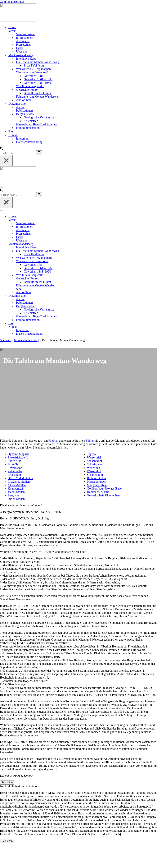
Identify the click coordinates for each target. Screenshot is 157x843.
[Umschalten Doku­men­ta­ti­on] (67, 295)
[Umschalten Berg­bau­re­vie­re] (67, 306)
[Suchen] (1, 148)
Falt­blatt (53, 440)
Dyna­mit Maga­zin (18, 454)
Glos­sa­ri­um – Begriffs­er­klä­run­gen (36, 124)
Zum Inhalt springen (12, 1)
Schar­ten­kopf (95, 474)
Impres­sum (22, 138)
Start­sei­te (5, 340)
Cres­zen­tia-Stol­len (19, 481)
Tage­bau (92, 454)
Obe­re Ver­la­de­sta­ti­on (20, 478)
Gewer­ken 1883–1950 (37, 82)
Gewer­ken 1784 (33, 75)
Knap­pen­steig (16, 488)
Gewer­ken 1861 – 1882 (38, 79)
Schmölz (13, 464)
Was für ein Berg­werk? (30, 86)
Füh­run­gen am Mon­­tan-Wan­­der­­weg (37, 96)
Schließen (7, 782)
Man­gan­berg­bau (97, 485)
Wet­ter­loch (93, 467)
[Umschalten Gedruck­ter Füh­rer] (67, 278)
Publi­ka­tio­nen (24, 110)
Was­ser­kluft (94, 471)
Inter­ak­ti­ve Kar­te (26, 58)
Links (19, 48)
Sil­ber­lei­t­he (14, 461)
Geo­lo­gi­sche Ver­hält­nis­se (39, 117)
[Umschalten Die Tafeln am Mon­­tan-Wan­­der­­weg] (67, 251)
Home (12, 27)
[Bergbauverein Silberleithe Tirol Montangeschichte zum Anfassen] (18, 20)
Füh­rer (90, 440)
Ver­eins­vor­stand (25, 34)
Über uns (21, 51)
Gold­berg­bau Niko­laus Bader (105, 488)
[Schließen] (6, 160)
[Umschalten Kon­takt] (67, 327)
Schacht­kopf (94, 461)
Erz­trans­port (15, 467)
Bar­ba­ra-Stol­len (96, 478)
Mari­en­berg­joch (96, 481)
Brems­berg (14, 474)
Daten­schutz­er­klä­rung (29, 142)
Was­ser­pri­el (94, 457)
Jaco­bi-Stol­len (16, 492)
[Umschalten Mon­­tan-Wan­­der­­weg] (67, 244)
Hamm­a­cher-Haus (98, 492)
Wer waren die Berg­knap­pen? (34, 69)
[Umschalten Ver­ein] (67, 220)
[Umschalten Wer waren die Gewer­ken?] (67, 261)
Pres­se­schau (23, 44)
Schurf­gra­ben (95, 464)
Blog (11, 131)
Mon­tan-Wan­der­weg (26, 340)
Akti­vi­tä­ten (22, 41)
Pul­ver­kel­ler (15, 471)
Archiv (20, 107)
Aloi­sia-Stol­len (17, 485)
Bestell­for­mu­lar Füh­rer (37, 93)
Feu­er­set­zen (31, 120)
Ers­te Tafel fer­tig (34, 65)
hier (65, 447)
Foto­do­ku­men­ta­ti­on (28, 127)
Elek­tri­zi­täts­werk (18, 457)
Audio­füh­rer (23, 100)
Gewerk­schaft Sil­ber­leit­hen (103, 495)
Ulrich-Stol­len (16, 498)
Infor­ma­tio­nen (24, 37)
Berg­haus (13, 495)
